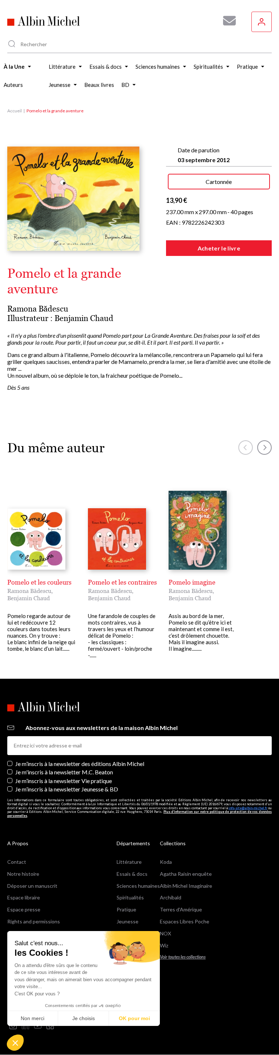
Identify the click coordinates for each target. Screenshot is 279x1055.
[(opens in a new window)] (13, 1026)
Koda (166, 862)
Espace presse (23, 909)
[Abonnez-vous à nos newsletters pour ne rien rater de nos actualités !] (226, 20)
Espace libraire (23, 897)
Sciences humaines (138, 886)
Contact (16, 862)
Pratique (126, 909)
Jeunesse (127, 921)
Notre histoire (23, 874)
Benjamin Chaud (83, 318)
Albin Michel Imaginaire (186, 886)
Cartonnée (219, 181)
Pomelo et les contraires (122, 582)
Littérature (129, 862)
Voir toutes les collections (183, 957)
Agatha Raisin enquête (186, 874)
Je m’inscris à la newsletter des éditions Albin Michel (79, 763)
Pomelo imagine (192, 582)
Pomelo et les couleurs (39, 582)
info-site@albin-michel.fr (248, 808)
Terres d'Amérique (181, 909)
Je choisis (83, 1018)
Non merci (32, 1018)
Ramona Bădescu (37, 309)
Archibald (170, 897)
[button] (15, 1042)
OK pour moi (134, 1018)
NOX (165, 933)
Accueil (14, 110)
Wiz (164, 945)
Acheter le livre (219, 248)
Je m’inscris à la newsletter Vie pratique (63, 780)
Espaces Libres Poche (184, 921)
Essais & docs (132, 874)
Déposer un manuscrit (32, 886)
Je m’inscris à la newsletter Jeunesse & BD (66, 789)
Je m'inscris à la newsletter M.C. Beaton (64, 772)
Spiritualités (130, 897)
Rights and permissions (33, 921)
